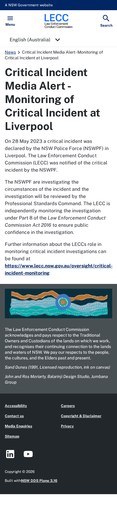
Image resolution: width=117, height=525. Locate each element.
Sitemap (12, 436)
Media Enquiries (18, 426)
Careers (68, 406)
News (10, 52)
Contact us (14, 416)
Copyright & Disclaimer (81, 416)
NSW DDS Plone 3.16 (39, 481)
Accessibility (16, 406)
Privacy (67, 426)
